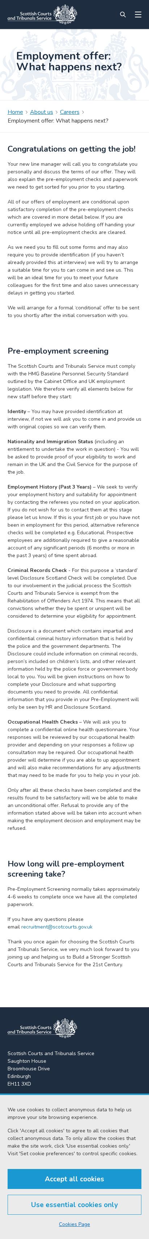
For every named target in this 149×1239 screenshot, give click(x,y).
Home (15, 112)
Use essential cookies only (74, 1205)
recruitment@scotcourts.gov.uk (57, 926)
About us (41, 112)
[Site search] (123, 14)
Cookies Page (74, 1224)
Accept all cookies (74, 1179)
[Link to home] (42, 14)
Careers (70, 112)
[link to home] (42, 1028)
